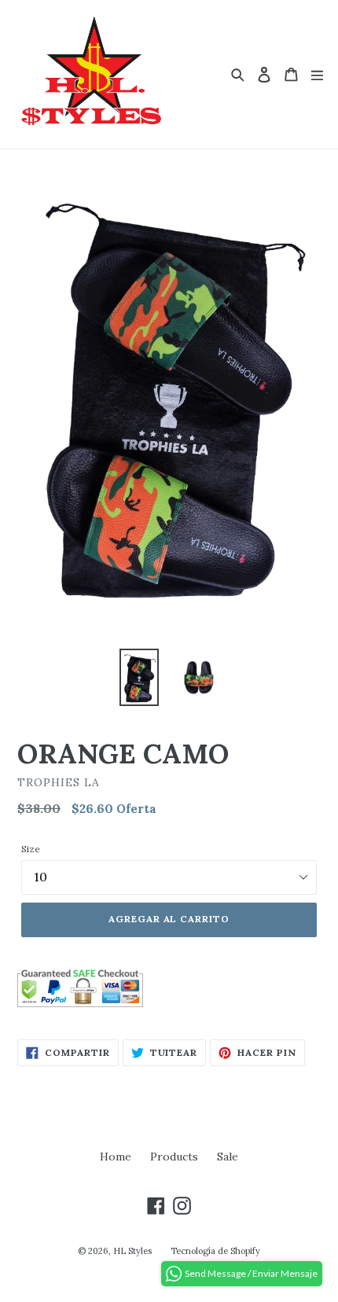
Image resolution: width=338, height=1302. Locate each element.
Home (115, 1156)
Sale (227, 1156)
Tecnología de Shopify (215, 1250)
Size (30, 849)
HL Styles (132, 1250)
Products (174, 1156)
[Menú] (317, 74)
